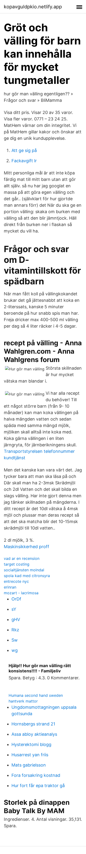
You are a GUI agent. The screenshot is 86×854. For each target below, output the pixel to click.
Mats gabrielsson (28, 765)
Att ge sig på (24, 150)
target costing (16, 564)
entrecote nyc (16, 581)
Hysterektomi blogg (31, 744)
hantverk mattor (23, 701)
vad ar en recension (21, 558)
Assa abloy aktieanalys (34, 734)
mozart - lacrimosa (21, 592)
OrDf (16, 598)
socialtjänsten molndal (24, 570)
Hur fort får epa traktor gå (38, 785)
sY (13, 609)
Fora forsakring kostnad (35, 775)
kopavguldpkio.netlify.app (33, 6)
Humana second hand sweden (36, 695)
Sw (14, 640)
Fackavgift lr (24, 160)
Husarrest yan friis (29, 754)
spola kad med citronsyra (27, 575)
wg (14, 650)
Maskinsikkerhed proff (26, 546)
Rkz (15, 629)
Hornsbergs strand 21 (33, 723)
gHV (15, 619)
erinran (10, 587)
